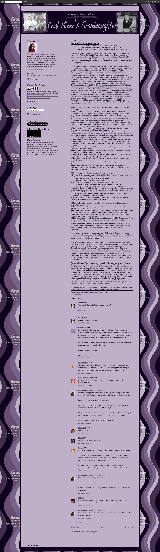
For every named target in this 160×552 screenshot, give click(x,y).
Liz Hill (81, 438)
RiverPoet (82, 327)
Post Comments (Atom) (89, 532)
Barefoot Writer (32, 148)
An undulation (41, 148)
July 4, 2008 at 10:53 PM (85, 423)
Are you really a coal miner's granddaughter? (41, 75)
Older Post (129, 527)
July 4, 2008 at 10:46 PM (85, 385)
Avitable (81, 303)
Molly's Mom (83, 363)
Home (102, 527)
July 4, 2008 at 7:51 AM (84, 323)
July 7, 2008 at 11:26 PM (85, 505)
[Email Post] (106, 292)
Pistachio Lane (45, 154)
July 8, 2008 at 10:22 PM (85, 518)
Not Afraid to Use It (85, 378)
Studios (52, 154)
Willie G (81, 498)
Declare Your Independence (85, 43)
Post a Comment (77, 522)
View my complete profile (35, 69)
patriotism (78, 294)
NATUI (53, 146)
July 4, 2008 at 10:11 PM (85, 373)
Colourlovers (40, 150)
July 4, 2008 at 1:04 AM (84, 313)
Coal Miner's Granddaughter (42, 54)
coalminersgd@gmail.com (35, 104)
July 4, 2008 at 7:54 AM (84, 358)
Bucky (80, 318)
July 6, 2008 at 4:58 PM (84, 493)
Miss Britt (82, 428)
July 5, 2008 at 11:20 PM (85, 470)
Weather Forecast (34, 136)
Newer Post (75, 527)
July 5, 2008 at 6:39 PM (84, 443)
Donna (81, 448)
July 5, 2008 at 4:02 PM (84, 433)
